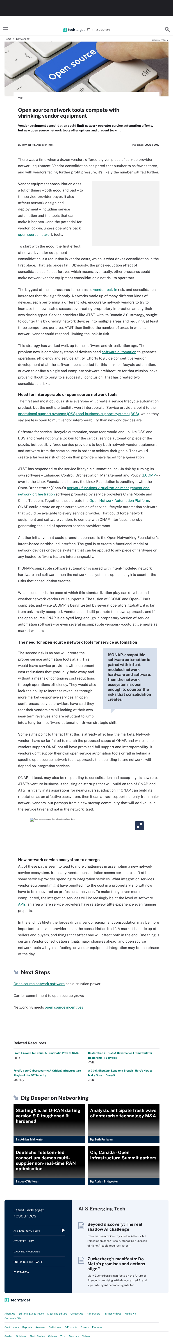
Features (97, 1327)
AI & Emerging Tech (27, 1230)
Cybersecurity (24, 1241)
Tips (63, 1336)
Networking (23, 38)
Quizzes (52, 1336)
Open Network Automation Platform (119, 500)
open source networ (34, 234)
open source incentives (64, 1007)
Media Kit (130, 1313)
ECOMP (149, 475)
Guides (9, 1336)
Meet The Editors (57, 1313)
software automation (119, 352)
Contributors (12, 1327)
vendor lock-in (105, 289)
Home (8, 38)
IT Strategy (21, 1272)
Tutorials (74, 1336)
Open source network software (39, 984)
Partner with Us (112, 1313)
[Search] (167, 29)
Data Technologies (27, 1251)
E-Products (71, 1327)
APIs (22, 904)
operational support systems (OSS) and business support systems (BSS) (78, 414)
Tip (20, 98)
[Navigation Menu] (5, 29)
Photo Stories (37, 1336)
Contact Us (77, 1313)
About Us (10, 1313)
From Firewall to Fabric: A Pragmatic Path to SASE (47, 1053)
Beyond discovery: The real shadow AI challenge (114, 1227)
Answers (40, 1327)
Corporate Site (13, 1318)
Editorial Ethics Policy (31, 1313)
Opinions (21, 1336)
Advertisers (93, 1313)
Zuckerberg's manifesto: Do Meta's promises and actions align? (116, 1263)
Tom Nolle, (29, 144)
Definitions (55, 1327)
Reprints (27, 1327)
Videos (86, 1336)
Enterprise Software (28, 1262)
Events (85, 1327)
